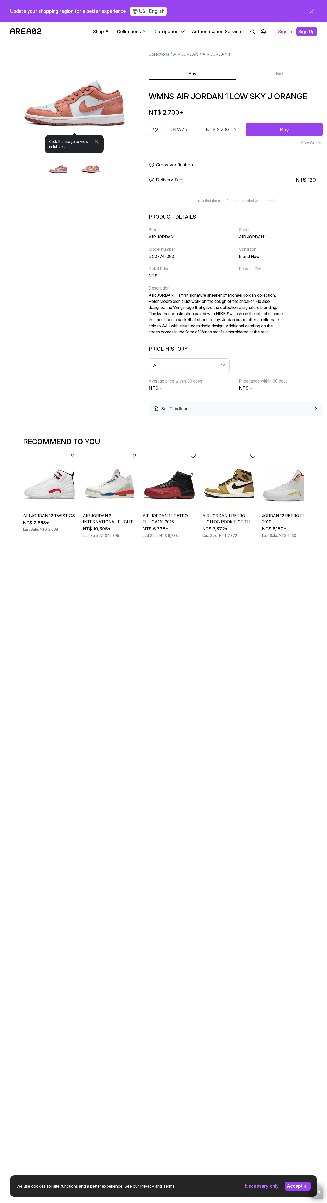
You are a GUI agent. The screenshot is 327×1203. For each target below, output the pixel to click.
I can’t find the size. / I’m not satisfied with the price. (235, 201)
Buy (192, 73)
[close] (312, 11)
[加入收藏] (155, 129)
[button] (263, 31)
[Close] (97, 141)
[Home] (26, 31)
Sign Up (306, 31)
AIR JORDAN (185, 54)
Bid (279, 73)
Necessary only (262, 1186)
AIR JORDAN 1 (216, 54)
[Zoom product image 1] (74, 97)
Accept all (298, 1186)
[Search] (252, 31)
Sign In (285, 31)
